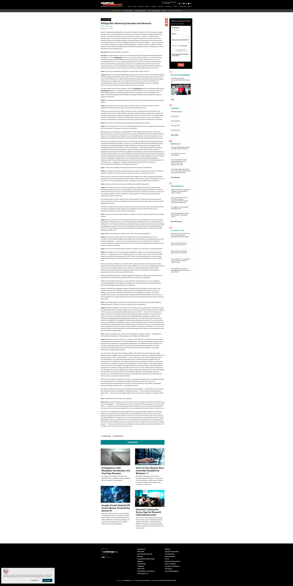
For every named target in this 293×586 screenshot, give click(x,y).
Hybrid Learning (129, 10)
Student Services (176, 130)
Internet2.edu (105, 90)
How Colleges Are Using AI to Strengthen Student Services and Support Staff (180, 270)
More (189, 6)
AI (122, 10)
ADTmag (167, 549)
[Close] (52, 569)
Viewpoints (141, 6)
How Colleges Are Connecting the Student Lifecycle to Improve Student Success (180, 260)
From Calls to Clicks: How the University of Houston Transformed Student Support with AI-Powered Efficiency (179, 200)
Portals (175, 108)
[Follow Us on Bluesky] (184, 3)
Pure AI (167, 559)
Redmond (140, 561)
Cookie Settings (34, 580)
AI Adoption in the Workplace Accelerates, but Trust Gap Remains (115, 470)
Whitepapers (177, 186)
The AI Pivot (140, 569)
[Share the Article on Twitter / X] (166, 25)
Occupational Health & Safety (146, 559)
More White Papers (176, 221)
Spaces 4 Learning (170, 564)
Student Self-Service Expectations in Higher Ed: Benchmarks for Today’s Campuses (180, 191)
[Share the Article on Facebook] (166, 19)
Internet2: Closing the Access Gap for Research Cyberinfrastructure (148, 512)
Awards (147, 6)
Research (154, 6)
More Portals (174, 135)
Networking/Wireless (140, 10)
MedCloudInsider (170, 556)
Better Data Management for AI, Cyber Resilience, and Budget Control (180, 214)
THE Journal (168, 569)
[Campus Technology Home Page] (112, 4)
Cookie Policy (146, 580)
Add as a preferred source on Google (170, 3)
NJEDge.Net (118, 57)
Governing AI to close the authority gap (178, 154)
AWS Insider (140, 551)
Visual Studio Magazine (172, 571)
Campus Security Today (171, 551)
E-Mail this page (107, 436)
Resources (168, 6)
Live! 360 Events (169, 554)
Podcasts (160, 6)
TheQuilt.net (137, 88)
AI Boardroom (141, 549)
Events (175, 6)
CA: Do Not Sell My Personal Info (168, 580)
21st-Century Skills (106, 19)
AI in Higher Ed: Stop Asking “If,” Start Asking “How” (180, 208)
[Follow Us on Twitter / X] (181, 3)
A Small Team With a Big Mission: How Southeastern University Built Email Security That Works (181, 170)
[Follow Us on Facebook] (186, 3)
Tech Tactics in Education (172, 566)
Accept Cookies (47, 580)
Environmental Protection (144, 554)
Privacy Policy (184, 45)
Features (134, 6)
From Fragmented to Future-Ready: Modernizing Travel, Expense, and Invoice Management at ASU (179, 162)
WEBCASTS (176, 143)
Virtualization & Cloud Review (146, 571)
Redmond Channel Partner (172, 561)
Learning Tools (175, 125)
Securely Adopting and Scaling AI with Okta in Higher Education (180, 148)
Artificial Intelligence (177, 111)
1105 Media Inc (127, 580)
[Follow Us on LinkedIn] (179, 3)
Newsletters (183, 6)
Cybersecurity (175, 116)
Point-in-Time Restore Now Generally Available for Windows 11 (150, 470)
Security (164, 10)
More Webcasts (175, 177)
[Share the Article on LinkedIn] (166, 22)
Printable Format (118, 436)
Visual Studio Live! (142, 573)
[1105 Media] (110, 565)
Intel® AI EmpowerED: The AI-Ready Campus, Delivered (179, 244)
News (129, 6)
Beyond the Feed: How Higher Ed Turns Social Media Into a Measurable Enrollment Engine (180, 235)
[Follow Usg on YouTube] (188, 3)
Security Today (141, 564)
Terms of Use (155, 580)
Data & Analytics (175, 121)
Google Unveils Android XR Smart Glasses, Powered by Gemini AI (115, 508)
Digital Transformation (154, 10)
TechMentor (140, 566)
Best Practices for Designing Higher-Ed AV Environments (179, 251)
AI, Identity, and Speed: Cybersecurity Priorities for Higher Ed (180, 79)
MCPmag (140, 556)
